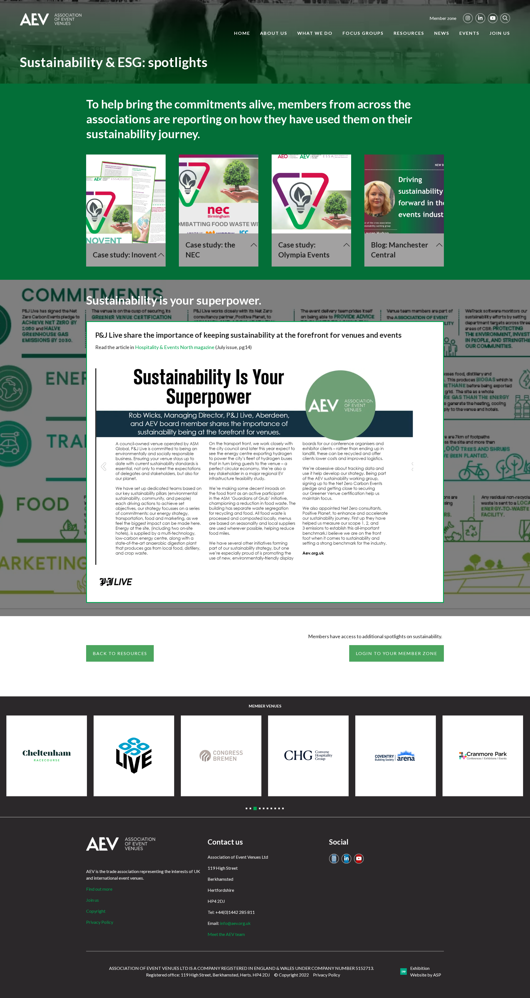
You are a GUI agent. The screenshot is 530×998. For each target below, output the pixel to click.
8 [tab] (275, 808)
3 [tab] (254, 808)
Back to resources (120, 653)
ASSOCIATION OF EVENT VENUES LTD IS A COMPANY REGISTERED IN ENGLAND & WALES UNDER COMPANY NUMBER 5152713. (241, 968)
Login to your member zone (396, 653)
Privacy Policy (99, 922)
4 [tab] (259, 808)
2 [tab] (250, 808)
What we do (315, 33)
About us (273, 33)
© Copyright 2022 (291, 974)
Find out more (99, 888)
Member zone (443, 18)
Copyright (95, 911)
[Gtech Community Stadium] (483, 756)
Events (469, 33)
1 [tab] (246, 808)
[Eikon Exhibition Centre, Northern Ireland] (134, 756)
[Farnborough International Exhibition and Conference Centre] (308, 756)
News (441, 33)
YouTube (493, 18)
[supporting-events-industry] (50, 24)
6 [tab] (267, 808)
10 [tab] (283, 808)
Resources (409, 33)
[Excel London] (221, 756)
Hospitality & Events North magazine (174, 347)
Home (242, 33)
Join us (499, 33)
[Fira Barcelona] (396, 756)
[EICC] (47, 756)
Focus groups (363, 33)
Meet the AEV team (226, 934)
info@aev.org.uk (235, 923)
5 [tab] (263, 808)
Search (505, 18)
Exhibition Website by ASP (425, 971)
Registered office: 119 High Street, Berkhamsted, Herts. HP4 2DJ (208, 974)
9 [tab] (279, 808)
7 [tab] (271, 808)
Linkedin (480, 18)
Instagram (468, 18)
